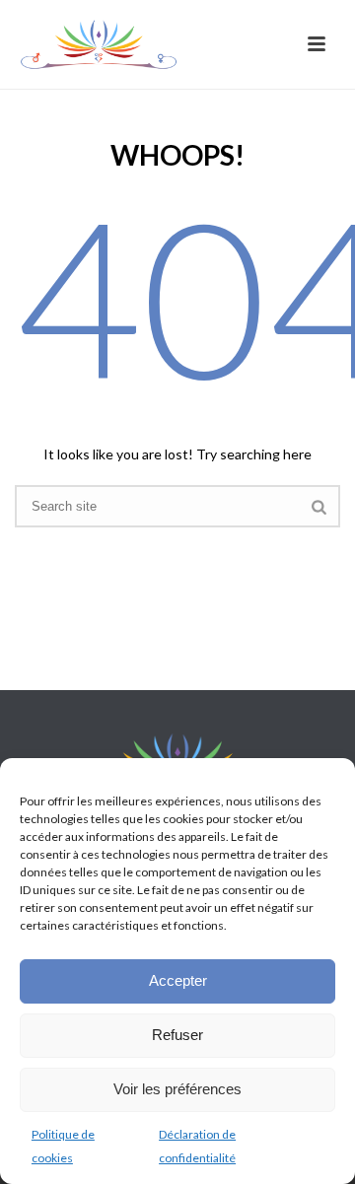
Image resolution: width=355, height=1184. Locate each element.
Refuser (177, 1034)
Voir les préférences (177, 1088)
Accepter (178, 980)
